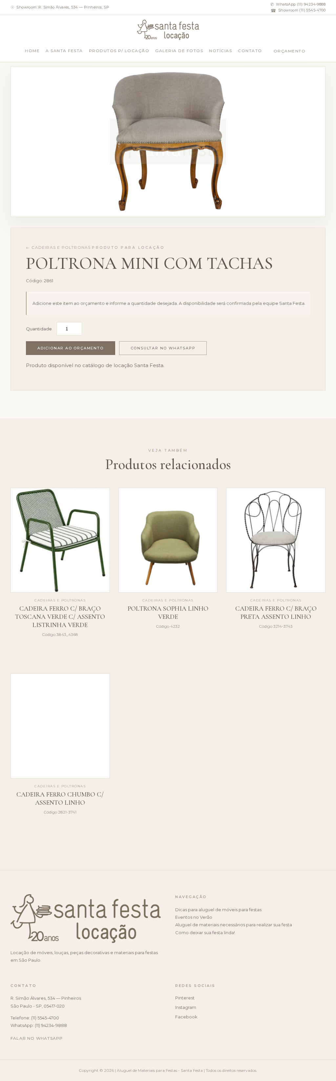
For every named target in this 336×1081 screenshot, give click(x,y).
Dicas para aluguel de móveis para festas (218, 909)
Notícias (220, 50)
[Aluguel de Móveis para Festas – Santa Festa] (168, 30)
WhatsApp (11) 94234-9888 (298, 4)
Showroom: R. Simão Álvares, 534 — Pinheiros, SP (59, 7)
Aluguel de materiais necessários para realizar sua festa (233, 924)
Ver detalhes (60, 662)
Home (32, 50)
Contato (250, 50)
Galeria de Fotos (179, 50)
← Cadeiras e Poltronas (58, 247)
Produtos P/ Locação (119, 50)
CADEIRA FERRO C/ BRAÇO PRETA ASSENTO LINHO (276, 613)
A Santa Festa (64, 50)
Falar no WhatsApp (36, 1038)
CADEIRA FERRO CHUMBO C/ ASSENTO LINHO (60, 799)
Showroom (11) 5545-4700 (298, 10)
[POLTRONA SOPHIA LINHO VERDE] (168, 540)
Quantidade (39, 328)
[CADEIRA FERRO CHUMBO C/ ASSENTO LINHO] (60, 726)
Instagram (185, 1007)
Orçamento (290, 51)
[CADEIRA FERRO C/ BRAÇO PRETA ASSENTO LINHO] (276, 540)
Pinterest (185, 997)
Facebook (186, 1016)
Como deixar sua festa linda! (205, 932)
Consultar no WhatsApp (163, 348)
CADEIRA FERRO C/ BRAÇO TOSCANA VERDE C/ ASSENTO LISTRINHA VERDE (60, 617)
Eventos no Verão (193, 917)
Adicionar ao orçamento (70, 348)
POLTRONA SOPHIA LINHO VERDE (168, 613)
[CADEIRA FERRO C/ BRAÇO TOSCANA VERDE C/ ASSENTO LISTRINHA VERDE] (60, 540)
